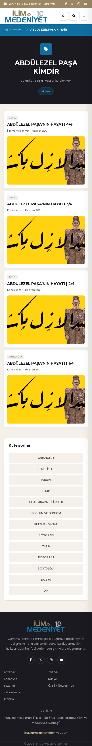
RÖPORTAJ (46, 557)
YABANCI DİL (46, 458)
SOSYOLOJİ (46, 568)
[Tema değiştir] (63, 16)
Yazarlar (9, 686)
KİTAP (46, 491)
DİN (46, 590)
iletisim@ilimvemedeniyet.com (46, 733)
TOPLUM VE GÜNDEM (46, 513)
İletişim (9, 699)
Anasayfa (16, 29)
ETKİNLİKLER (46, 469)
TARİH (46, 546)
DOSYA (46, 580)
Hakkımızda (12, 692)
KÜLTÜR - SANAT (46, 524)
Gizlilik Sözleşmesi (61, 686)
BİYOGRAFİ (46, 535)
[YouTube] (86, 4)
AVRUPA (46, 480)
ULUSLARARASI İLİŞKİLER (46, 502)
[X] (73, 4)
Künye (52, 679)
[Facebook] (66, 4)
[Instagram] (79, 4)
